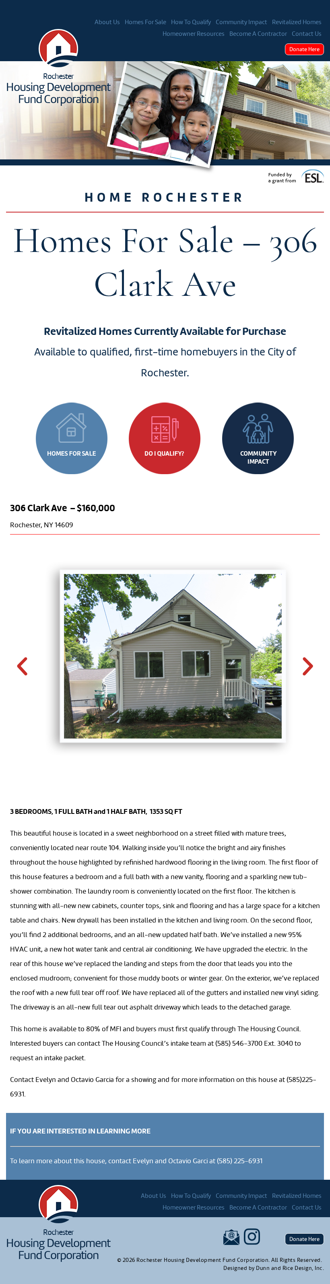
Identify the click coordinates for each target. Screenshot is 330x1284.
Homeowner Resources (194, 33)
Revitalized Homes (297, 22)
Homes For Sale (145, 22)
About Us (107, 22)
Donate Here (304, 49)
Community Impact (241, 22)
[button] (22, 666)
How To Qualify (191, 22)
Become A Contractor (258, 33)
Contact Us (307, 33)
